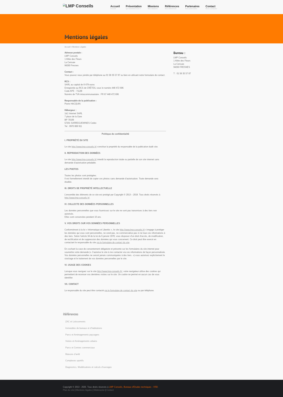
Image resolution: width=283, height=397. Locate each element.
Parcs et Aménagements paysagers (82, 334)
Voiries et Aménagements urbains (81, 341)
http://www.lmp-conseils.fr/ (84, 146)
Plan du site (68, 390)
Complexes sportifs (74, 360)
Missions (153, 7)
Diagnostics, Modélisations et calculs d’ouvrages (88, 367)
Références (172, 7)
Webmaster (99, 390)
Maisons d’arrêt (72, 354)
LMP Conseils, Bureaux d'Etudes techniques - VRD (133, 387)
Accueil (115, 7)
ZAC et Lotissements (75, 321)
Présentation (134, 7)
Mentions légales (84, 390)
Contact (211, 7)
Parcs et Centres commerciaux (80, 347)
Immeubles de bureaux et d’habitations (83, 328)
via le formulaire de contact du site (113, 242)
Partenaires (192, 7)
